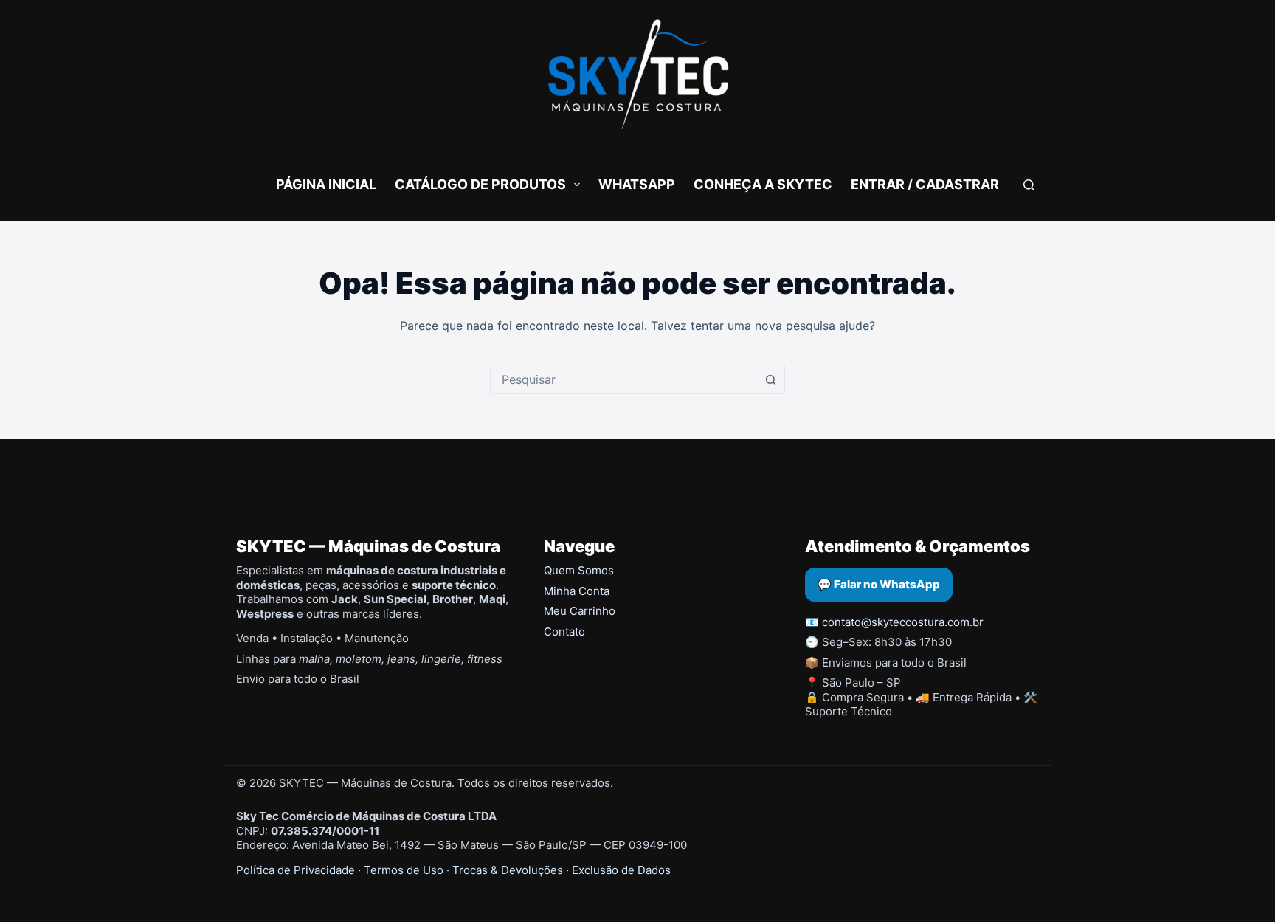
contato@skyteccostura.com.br (903, 622)
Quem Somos (579, 570)
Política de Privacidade (295, 870)
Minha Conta (576, 591)
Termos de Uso (403, 870)
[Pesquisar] (1028, 184)
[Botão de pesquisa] (770, 379)
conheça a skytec (763, 184)
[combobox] (623, 379)
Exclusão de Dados (621, 870)
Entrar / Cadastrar (925, 184)
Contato (564, 632)
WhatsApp (636, 184)
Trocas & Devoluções (507, 870)
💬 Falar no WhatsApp (879, 584)
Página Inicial (326, 184)
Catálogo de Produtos (480, 184)
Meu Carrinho (579, 611)
